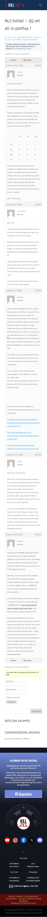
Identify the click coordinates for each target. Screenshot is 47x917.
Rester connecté (14, 697)
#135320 (38, 455)
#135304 (38, 205)
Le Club (14, 872)
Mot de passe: (11, 689)
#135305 (38, 290)
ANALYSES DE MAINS (25, 37)
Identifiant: (10, 681)
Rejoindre (25, 794)
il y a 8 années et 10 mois (22, 48)
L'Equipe (33, 872)
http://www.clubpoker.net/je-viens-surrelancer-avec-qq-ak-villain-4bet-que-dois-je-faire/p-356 (23, 435)
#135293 (38, 65)
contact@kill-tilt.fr (26, 886)
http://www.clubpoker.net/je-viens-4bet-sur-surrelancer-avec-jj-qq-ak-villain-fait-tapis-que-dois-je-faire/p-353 (23, 422)
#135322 (38, 535)
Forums (13, 37)
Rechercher (36, 711)
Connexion (11, 702)
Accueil (7, 37)
